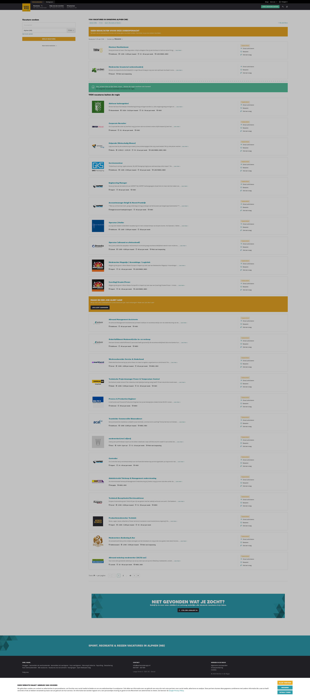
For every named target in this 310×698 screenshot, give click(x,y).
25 (94, 575)
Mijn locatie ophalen (27, 34)
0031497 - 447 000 (139, 668)
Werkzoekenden (37, 2)
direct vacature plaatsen (270, 6)
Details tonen (285, 692)
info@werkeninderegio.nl (141, 665)
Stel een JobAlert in (189, 610)
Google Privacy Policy (176, 691)
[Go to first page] (110, 575)
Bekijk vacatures (48, 39)
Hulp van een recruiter (56, 6)
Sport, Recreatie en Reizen (113, 23)
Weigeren (285, 687)
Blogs (267, 2)
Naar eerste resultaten (48, 45)
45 (130, 575)
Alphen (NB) (93, 23)
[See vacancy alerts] (287, 7)
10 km (101, 23)
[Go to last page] (138, 575)
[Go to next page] (134, 575)
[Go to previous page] (114, 575)
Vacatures (40, 6)
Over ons (272, 2)
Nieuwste (118, 39)
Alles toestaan (285, 683)
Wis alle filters (283, 23)
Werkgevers (49, 2)
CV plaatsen (72, 6)
